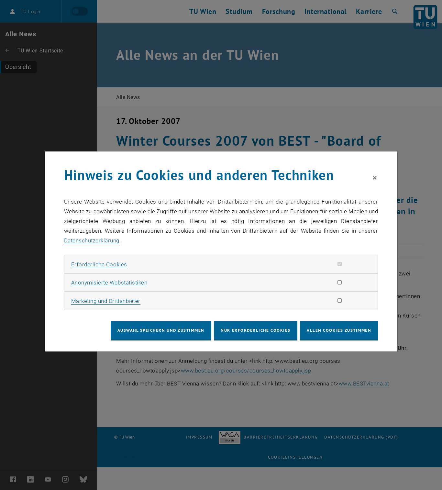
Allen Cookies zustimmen (339, 330)
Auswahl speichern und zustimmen (160, 330)
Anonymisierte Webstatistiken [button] (109, 282)
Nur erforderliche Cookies (255, 330)
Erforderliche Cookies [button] (99, 264)
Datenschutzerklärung (91, 240)
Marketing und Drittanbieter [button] (105, 301)
